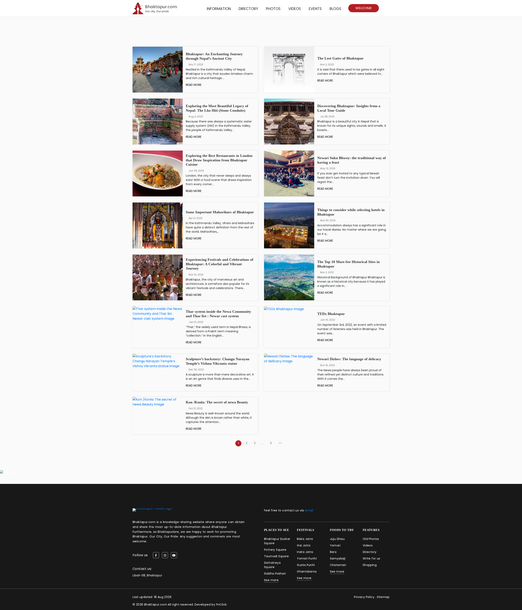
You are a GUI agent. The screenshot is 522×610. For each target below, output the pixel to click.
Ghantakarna (306, 571)
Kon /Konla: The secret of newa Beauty (217, 402)
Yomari (335, 545)
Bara (333, 552)
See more (271, 580)
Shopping (370, 565)
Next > (280, 443)
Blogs (335, 8)
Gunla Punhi (306, 565)
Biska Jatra (305, 539)
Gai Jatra (304, 545)
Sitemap (383, 597)
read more (194, 85)
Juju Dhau (337, 539)
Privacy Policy (364, 597)
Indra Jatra (305, 552)
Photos (273, 8)
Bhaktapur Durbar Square (277, 541)
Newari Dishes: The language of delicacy (349, 359)
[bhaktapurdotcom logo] (152, 509)
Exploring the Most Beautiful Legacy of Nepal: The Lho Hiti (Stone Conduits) (217, 108)
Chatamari (338, 565)
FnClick (221, 604)
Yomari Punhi (307, 558)
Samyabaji (338, 558)
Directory (248, 8)
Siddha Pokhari (275, 573)
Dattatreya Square (272, 565)
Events (315, 8)
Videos (294, 8)
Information (219, 8)
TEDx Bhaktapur (331, 314)
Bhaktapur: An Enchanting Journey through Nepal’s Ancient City (214, 56)
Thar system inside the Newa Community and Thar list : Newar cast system (218, 313)
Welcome (363, 8)
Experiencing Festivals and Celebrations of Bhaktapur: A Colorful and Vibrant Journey (219, 264)
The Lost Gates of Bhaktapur (340, 58)
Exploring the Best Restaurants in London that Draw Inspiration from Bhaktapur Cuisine (219, 160)
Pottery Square (275, 550)
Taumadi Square (276, 556)
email (309, 510)
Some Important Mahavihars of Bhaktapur (220, 212)
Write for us (371, 558)
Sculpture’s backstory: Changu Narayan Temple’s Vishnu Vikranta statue (217, 361)
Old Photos (371, 539)
